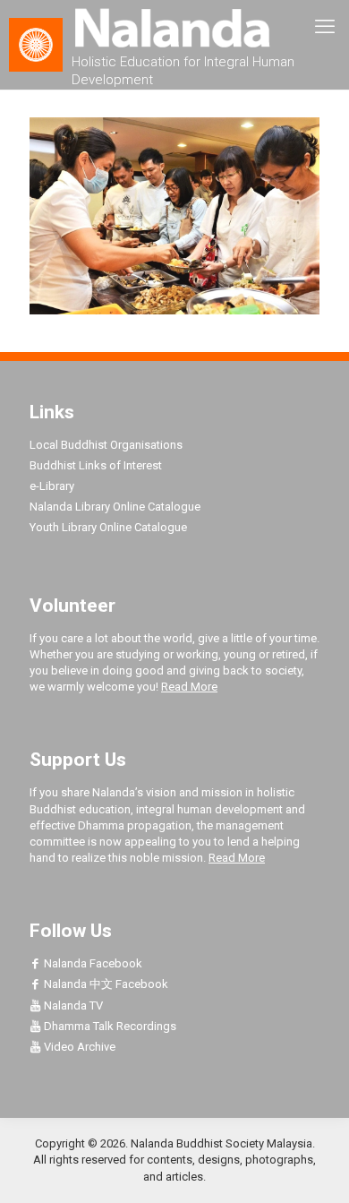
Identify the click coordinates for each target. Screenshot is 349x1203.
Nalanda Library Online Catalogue (115, 506)
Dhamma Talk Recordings (108, 1026)
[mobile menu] (325, 27)
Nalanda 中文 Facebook (104, 984)
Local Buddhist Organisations (106, 444)
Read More (189, 686)
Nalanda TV (72, 1005)
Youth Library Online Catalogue (108, 527)
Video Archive (78, 1046)
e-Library (52, 486)
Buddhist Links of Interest (96, 465)
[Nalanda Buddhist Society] (174, 26)
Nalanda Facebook (91, 963)
